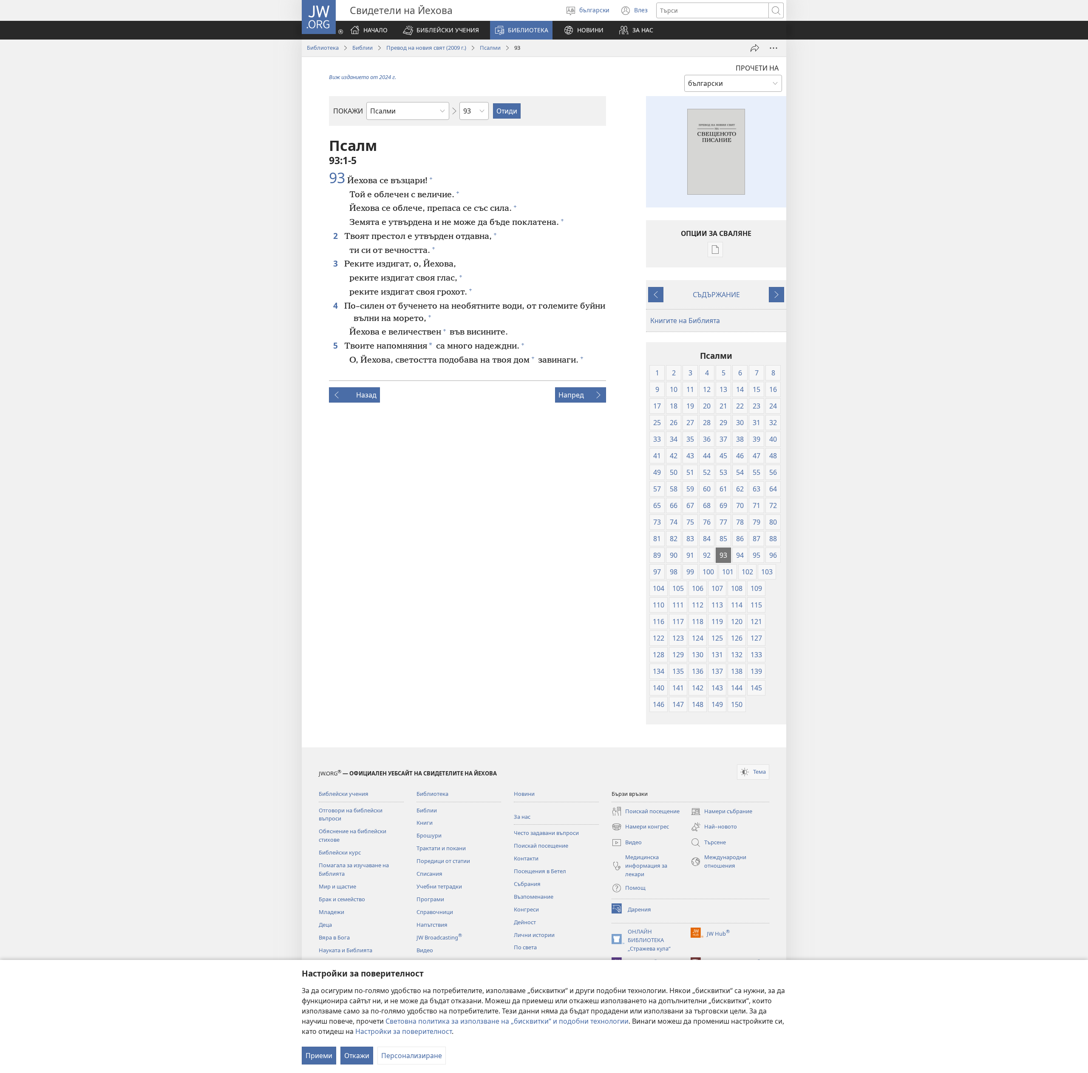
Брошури (429, 835)
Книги (424, 822)
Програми (430, 899)
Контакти (526, 858)
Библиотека (323, 47)
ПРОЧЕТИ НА (757, 68)
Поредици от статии (443, 861)
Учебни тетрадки (439, 886)
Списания (429, 873)
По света (525, 947)
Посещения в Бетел (540, 871)
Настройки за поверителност (403, 1031)
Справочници (434, 912)
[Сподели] (754, 48)
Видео (424, 950)
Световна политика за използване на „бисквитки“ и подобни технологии (507, 1021)
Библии (362, 47)
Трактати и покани (441, 848)
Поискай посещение (541, 845)
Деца (325, 924)
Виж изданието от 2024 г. (362, 77)
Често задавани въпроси (546, 833)
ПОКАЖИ (348, 111)
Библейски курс (340, 852)
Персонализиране (411, 1055)
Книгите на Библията (685, 320)
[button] (441, 30)
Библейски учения (343, 794)
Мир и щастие (337, 886)
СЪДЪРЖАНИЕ (716, 294)
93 (337, 178)
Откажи (356, 1055)
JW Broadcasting (439, 937)
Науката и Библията (345, 950)
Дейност (525, 922)
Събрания (527, 884)
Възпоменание (533, 896)
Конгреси (526, 909)
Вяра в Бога (334, 937)
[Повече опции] (773, 48)
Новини (524, 794)
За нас (522, 816)
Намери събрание (721, 812)
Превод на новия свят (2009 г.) (426, 47)
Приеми (319, 1055)
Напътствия (432, 924)
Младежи (331, 912)
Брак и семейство (342, 899)
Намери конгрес (640, 827)
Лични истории (534, 935)
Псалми (490, 47)
